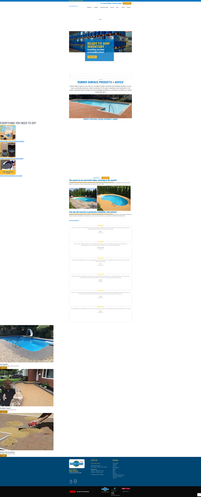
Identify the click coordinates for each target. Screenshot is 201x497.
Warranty (115, 473)
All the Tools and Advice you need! (11, 176)
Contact (114, 478)
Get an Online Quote (95, 463)
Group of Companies (83, 491)
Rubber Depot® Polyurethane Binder (11, 158)
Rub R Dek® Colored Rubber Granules (12, 141)
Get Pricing (127, 3)
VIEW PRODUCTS (96, 177)
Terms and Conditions (117, 476)
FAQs (114, 470)
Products (115, 464)
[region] (100, 45)
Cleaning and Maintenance (118, 475)
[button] (119, 7)
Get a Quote (115, 463)
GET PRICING (105, 177)
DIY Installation (116, 467)
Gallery (114, 469)
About (114, 472)
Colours (114, 466)
